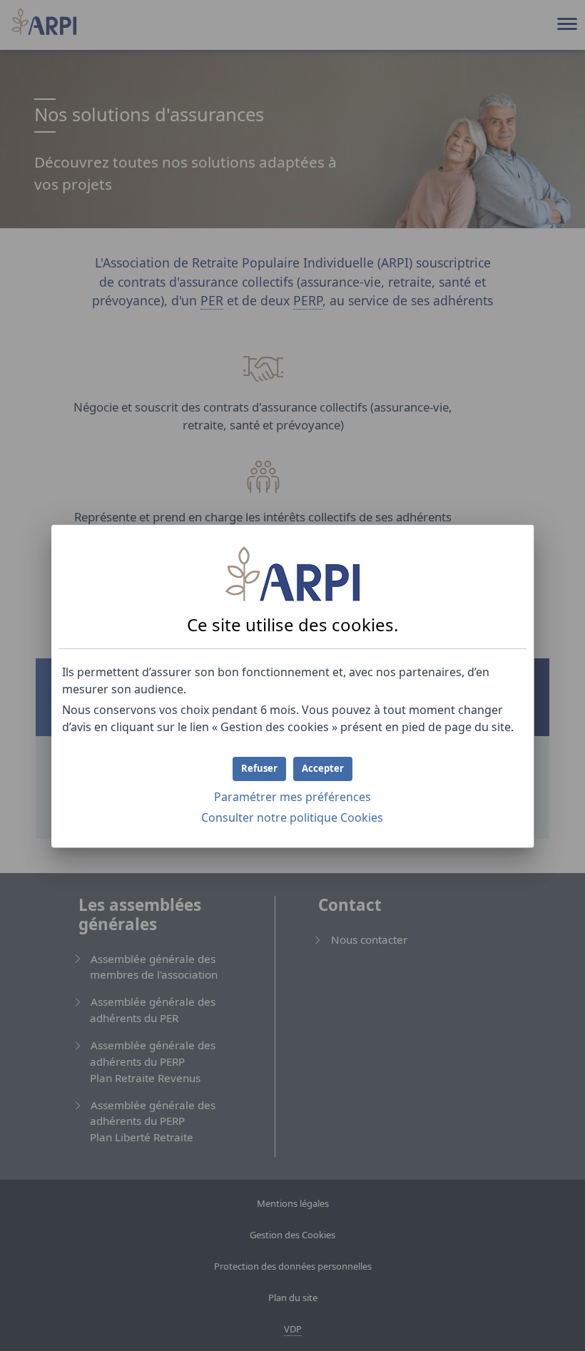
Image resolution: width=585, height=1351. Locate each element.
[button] (322, 769)
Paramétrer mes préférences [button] (292, 797)
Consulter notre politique (292, 817)
